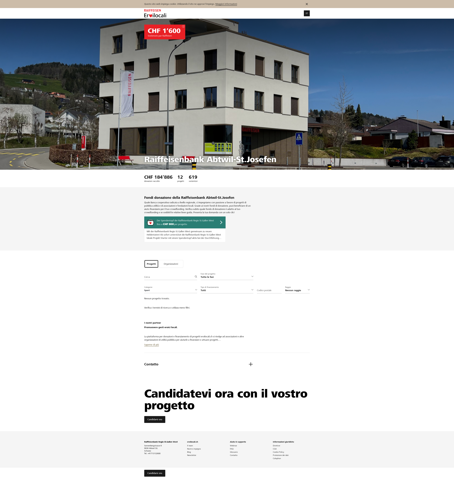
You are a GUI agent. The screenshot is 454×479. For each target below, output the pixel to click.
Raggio (288, 287)
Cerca (147, 277)
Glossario (234, 452)
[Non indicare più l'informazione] (307, 4)
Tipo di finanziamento (210, 287)
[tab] (151, 264)
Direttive (276, 446)
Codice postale (264, 290)
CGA (275, 449)
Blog (189, 452)
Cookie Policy (278, 452)
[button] (307, 13)
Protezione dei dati (281, 455)
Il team (190, 446)
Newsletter (191, 455)
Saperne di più (151, 344)
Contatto (233, 455)
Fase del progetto (208, 274)
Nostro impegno (194, 449)
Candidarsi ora (154, 419)
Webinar (233, 446)
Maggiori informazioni (226, 4)
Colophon (277, 458)
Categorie (148, 287)
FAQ (232, 449)
